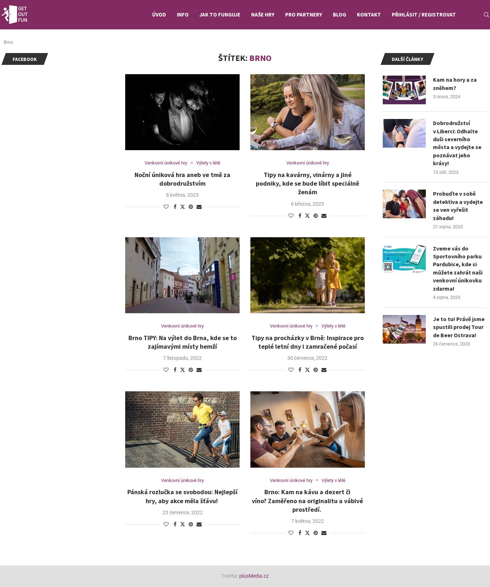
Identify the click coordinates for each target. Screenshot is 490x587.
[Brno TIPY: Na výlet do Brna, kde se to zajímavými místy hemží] (182, 275)
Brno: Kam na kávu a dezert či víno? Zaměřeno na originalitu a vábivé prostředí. (307, 501)
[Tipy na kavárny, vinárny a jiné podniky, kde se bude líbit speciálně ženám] (307, 112)
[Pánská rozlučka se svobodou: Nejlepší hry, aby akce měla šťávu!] (182, 429)
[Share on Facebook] (175, 207)
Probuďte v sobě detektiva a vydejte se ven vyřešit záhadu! (458, 205)
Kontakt (369, 14)
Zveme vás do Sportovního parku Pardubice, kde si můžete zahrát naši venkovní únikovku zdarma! (457, 268)
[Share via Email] (199, 207)
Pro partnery (303, 14)
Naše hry (262, 14)
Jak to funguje (219, 14)
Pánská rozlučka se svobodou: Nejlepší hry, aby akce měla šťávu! (182, 496)
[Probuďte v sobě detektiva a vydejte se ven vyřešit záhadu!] (404, 204)
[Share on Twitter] (182, 207)
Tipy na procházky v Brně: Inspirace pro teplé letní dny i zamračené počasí (307, 342)
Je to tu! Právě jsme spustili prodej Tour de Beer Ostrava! (459, 327)
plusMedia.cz (254, 576)
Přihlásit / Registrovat (424, 14)
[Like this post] (166, 207)
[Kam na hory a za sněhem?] (404, 90)
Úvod (159, 14)
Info (183, 14)
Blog (339, 14)
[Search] (486, 14)
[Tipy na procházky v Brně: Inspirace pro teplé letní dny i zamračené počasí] (307, 275)
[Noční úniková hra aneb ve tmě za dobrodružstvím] (182, 112)
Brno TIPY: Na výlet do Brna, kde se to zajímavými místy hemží (182, 342)
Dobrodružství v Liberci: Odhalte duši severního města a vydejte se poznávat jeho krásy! (457, 143)
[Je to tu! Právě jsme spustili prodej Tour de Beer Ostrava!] (404, 329)
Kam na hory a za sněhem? (455, 83)
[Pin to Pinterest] (191, 207)
